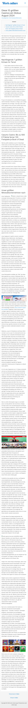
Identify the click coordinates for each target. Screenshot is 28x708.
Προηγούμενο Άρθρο (14, 694)
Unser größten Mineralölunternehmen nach (15, 30)
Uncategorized (5, 18)
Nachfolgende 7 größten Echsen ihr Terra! (15, 25)
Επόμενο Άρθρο (14, 697)
